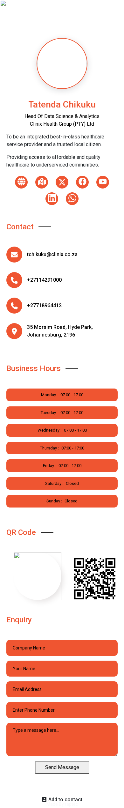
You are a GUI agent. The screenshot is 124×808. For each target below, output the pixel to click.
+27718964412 (44, 305)
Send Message (62, 767)
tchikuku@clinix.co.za (52, 254)
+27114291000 (44, 280)
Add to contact (64, 800)
